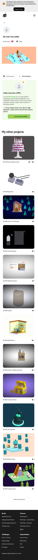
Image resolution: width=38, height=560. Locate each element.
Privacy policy (10, 5)
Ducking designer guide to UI (9, 523)
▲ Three (19, 553)
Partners (22, 547)
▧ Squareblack (12, 553)
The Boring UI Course (25, 526)
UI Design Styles (6, 526)
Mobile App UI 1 (23, 516)
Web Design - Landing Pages (27, 519)
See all (21, 529)
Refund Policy (23, 540)
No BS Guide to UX (6, 516)
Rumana (7, 41)
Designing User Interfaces (8, 519)
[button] (4, 23)
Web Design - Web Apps (26, 523)
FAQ (21, 544)
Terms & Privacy (24, 537)
